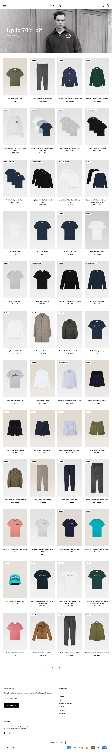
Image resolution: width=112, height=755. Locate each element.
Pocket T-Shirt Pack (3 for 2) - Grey (69, 148)
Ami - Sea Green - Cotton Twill (15, 601)
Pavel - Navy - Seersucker (42, 450)
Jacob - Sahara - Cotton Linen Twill (15, 499)
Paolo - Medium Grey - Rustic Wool (97, 499)
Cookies (61, 696)
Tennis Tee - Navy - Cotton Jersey (69, 549)
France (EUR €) (55, 742)
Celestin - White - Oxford (42, 400)
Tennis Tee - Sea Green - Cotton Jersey (97, 549)
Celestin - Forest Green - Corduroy (97, 98)
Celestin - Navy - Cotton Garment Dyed (70, 98)
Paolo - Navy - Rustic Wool (69, 499)
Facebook (62, 710)
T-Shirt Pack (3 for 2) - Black (97, 148)
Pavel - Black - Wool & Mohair (15, 450)
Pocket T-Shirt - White (97, 252)
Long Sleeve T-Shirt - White (15, 351)
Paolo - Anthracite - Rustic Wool (70, 653)
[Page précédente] (39, 667)
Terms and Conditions (66, 693)
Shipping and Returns (65, 703)
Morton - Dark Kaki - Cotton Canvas (70, 351)
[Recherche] (103, 5)
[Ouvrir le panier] (108, 5)
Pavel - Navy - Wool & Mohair (97, 400)
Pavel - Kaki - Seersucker (97, 450)
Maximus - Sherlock (42, 351)
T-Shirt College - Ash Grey (15, 400)
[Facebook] (4, 733)
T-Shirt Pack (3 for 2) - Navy (15, 200)
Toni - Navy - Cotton (42, 252)
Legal (60, 700)
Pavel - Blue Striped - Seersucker (69, 450)
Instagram (62, 713)
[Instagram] (9, 733)
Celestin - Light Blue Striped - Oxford (69, 400)
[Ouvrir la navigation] (4, 5)
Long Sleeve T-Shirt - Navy (97, 301)
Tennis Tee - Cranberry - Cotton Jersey (15, 549)
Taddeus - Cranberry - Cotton (15, 653)
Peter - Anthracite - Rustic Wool (42, 98)
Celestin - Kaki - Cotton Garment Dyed (97, 653)
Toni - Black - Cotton (42, 301)
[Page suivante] (73, 667)
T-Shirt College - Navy (97, 351)
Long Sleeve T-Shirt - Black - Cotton (70, 301)
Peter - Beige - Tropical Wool (42, 499)
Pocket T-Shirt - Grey (15, 301)
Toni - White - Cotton (15, 252)
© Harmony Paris (10, 748)
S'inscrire (11, 705)
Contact (61, 707)
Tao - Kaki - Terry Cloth (15, 98)
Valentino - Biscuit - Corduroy (42, 653)
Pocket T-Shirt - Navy (69, 252)
